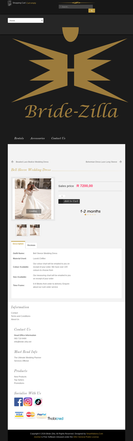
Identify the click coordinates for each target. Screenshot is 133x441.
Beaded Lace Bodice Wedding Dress (32, 162)
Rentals (19, 138)
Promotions (19, 383)
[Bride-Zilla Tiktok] (38, 402)
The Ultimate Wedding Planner (27, 357)
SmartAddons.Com (94, 434)
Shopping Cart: (19, 3)
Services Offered (21, 361)
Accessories (37, 138)
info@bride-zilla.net (22, 342)
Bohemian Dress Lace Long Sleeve (101, 162)
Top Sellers (19, 380)
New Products (20, 377)
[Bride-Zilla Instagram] (29, 402)
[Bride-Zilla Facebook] (19, 402)
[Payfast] (19, 415)
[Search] (91, 11)
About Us (15, 319)
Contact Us (58, 138)
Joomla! (37, 437)
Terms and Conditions (20, 316)
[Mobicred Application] (55, 418)
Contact (14, 313)
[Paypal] (41, 415)
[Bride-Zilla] (69, 72)
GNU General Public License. (86, 437)
